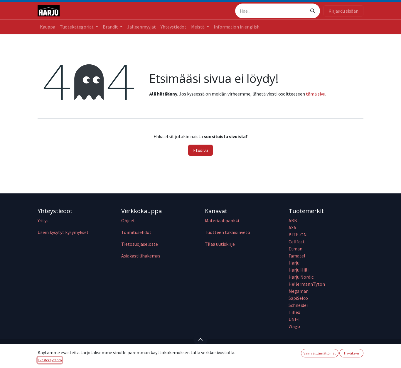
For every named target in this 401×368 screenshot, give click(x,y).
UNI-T (295, 319)
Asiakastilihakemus (140, 256)
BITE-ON (298, 234)
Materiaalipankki (222, 220)
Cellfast (297, 242)
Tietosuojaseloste (139, 244)
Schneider (299, 305)
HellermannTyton (307, 284)
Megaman (299, 291)
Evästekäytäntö (50, 360)
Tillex (294, 312)
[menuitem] (48, 27)
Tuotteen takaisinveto (227, 232)
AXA (292, 227)
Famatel (297, 256)
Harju (294, 263)
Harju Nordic (301, 277)
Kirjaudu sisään (343, 11)
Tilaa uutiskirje (220, 244)
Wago (294, 326)
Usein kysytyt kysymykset (63, 232)
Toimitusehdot (136, 232)
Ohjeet (128, 220)
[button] (200, 339)
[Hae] (312, 11)
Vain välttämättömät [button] (320, 353)
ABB (293, 220)
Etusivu (200, 150)
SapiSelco (298, 298)
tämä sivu (315, 94)
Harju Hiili (299, 270)
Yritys (43, 220)
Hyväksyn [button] (351, 353)
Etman (295, 249)
